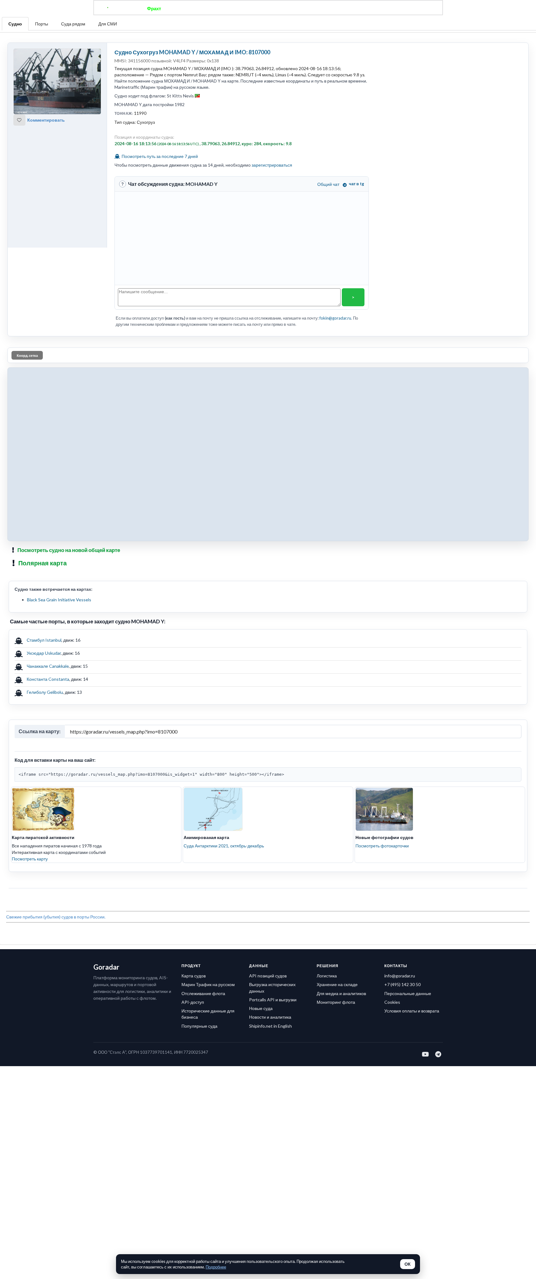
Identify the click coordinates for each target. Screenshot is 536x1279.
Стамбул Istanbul (44, 640)
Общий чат (328, 184)
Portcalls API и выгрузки (273, 999)
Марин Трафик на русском (208, 984)
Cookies (392, 1002)
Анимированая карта (206, 837)
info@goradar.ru (399, 975)
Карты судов (318, 8)
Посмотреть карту (30, 858)
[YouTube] (426, 1054)
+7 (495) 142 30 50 (402, 984)
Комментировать (46, 120)
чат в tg (356, 183)
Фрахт (154, 8)
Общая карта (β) (236, 8)
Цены (288, 8)
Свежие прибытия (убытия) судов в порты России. (55, 916)
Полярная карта (42, 563)
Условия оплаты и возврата (411, 1010)
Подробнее (216, 1266)
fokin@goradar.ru (335, 318)
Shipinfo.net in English (270, 1026)
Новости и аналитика (270, 1017)
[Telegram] (438, 1054)
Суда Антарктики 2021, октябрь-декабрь (224, 845)
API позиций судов (268, 975)
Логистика (327, 975)
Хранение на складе (337, 984)
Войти (386, 8)
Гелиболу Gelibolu (45, 692)
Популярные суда (199, 1026)
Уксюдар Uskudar (44, 653)
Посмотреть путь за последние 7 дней (159, 156)
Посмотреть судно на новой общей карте (68, 550)
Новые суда (261, 1008)
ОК (407, 1264)
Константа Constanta (48, 679)
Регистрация (356, 8)
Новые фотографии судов (384, 837)
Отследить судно (190, 8)
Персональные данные (407, 993)
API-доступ (192, 1002)
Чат (268, 8)
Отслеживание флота (203, 993)
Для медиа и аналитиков (341, 993)
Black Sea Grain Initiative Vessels (59, 599)
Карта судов (193, 975)
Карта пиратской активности (43, 837)
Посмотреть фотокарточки (382, 845)
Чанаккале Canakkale (48, 666)
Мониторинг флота (336, 1002)
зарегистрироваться (272, 165)
